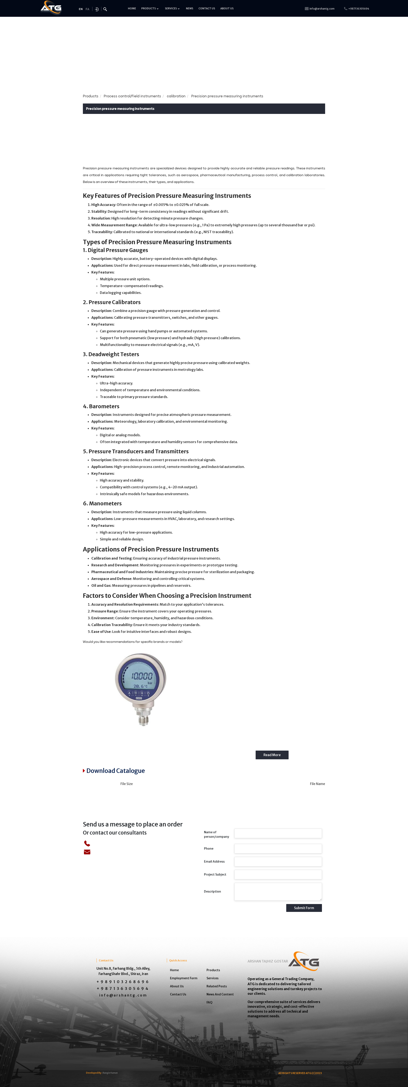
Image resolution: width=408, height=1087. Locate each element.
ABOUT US (227, 8)
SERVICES (171, 8)
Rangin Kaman (110, 1072)
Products (90, 96)
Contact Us (178, 994)
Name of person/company (216, 834)
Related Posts (217, 986)
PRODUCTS (148, 8)
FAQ (209, 1002)
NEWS (189, 8)
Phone (208, 848)
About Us (177, 986)
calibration (176, 96)
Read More (272, 755)
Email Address (214, 861)
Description (212, 891)
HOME (132, 8)
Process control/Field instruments (132, 96)
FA (87, 9)
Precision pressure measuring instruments (227, 96)
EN (81, 9)
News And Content (220, 994)
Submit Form (304, 908)
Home (174, 970)
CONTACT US (206, 8)
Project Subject (215, 874)
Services (212, 978)
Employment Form (183, 978)
